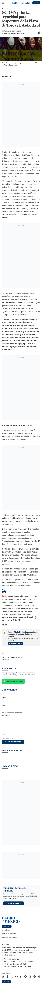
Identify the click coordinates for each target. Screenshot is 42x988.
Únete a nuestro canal (15, 681)
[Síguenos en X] (12, 976)
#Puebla (24, 608)
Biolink (6, 981)
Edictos (6, 926)
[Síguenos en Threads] (30, 976)
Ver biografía (5, 660)
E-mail (4, 705)
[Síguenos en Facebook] (7, 976)
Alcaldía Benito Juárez (9, 674)
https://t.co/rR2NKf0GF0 (20, 614)
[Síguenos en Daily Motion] (39, 976)
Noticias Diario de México (26, 674)
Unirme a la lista (13, 903)
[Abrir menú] (3, 2)
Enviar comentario (13, 742)
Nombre (4, 697)
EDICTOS (36, 2)
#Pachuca (14, 611)
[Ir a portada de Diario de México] (21, 920)
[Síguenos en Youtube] (16, 976)
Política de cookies (9, 934)
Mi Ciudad (5, 8)
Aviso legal (6, 930)
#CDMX (5, 614)
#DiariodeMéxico (26, 611)
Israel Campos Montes (11, 31)
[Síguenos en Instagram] (3, 976)
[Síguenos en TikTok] (21, 976)
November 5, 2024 (11, 620)
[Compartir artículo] (39, 33)
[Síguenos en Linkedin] (25, 976)
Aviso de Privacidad (9, 937)
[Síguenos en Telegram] (34, 976)
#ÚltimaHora (15, 596)
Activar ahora (14, 643)
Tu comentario (6, 715)
